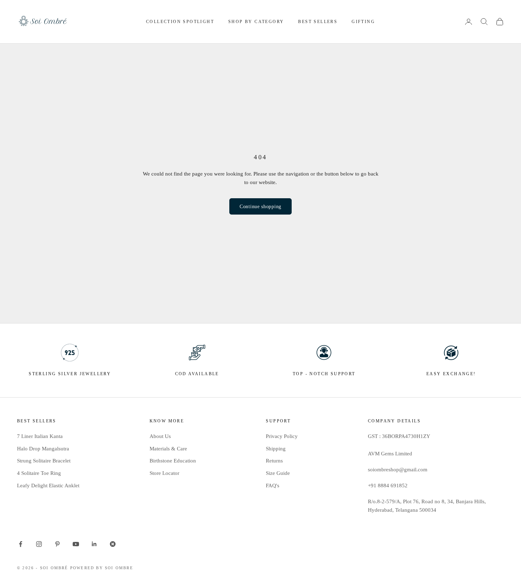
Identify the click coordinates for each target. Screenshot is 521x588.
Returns (274, 461)
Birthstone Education (173, 461)
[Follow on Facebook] (20, 544)
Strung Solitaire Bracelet (44, 461)
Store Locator (164, 473)
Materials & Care (168, 448)
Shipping (276, 448)
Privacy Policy (282, 436)
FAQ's (272, 485)
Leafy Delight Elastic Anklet (48, 485)
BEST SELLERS (317, 21)
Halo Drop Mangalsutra (43, 448)
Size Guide (278, 473)
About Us (160, 436)
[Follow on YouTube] (75, 544)
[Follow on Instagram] (39, 544)
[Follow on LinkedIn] (94, 544)
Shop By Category (256, 21)
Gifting (363, 21)
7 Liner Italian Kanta (40, 436)
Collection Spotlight (180, 21)
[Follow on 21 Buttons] (112, 544)
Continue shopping (260, 206)
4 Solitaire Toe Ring (39, 473)
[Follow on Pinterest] (57, 544)
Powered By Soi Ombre (101, 568)
